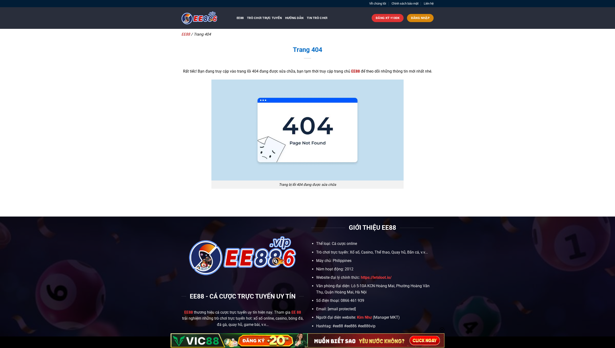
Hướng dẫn (294, 18)
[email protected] (342, 309)
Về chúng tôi (377, 3)
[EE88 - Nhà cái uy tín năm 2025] (205, 18)
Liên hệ (429, 3)
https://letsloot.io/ (376, 277)
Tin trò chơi (317, 18)
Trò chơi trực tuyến (264, 18)
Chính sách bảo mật (405, 3)
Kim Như (364, 317)
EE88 (240, 18)
